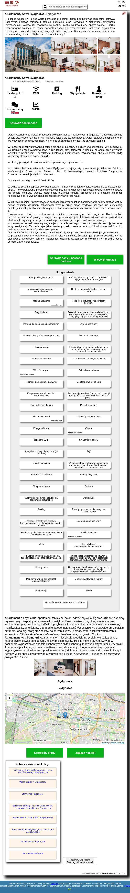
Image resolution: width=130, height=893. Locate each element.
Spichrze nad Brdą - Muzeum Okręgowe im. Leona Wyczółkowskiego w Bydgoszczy (33, 807)
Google (54, 883)
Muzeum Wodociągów (33, 853)
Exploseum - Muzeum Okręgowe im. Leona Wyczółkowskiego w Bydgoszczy (32, 771)
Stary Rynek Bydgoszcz (33, 794)
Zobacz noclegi (85, 752)
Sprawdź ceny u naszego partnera (66, 260)
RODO (127, 886)
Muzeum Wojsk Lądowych (33, 841)
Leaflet (105, 742)
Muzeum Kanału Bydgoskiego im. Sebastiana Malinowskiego (33, 830)
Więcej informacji (105, 259)
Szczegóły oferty (44, 752)
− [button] (9, 703)
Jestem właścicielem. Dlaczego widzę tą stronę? (80, 861)
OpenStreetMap (117, 742)
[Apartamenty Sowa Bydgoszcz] (28, 55)
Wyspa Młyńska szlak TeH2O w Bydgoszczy (33, 818)
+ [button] (9, 698)
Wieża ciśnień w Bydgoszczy (32, 782)
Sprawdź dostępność (23, 123)
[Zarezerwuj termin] (124, 13)
